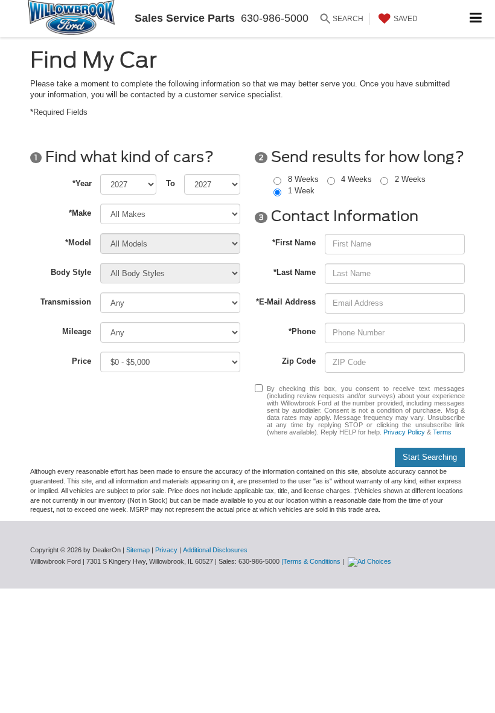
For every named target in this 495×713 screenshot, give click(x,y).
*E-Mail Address (286, 301)
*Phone (302, 331)
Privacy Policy (404, 432)
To (170, 183)
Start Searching (430, 457)
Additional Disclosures (215, 549)
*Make (80, 213)
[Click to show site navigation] (476, 18)
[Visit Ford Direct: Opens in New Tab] (371, 561)
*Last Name (294, 272)
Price (81, 361)
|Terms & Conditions (310, 561)
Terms (442, 432)
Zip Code (299, 361)
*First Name (294, 242)
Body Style (71, 272)
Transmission (65, 301)
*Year (82, 183)
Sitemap (138, 549)
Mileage (76, 331)
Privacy (166, 549)
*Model (78, 242)
